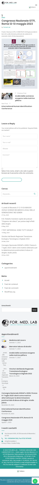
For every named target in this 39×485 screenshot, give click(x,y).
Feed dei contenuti (11, 284)
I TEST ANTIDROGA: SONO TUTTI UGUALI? (17, 230)
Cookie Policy (15, 443)
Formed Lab (6, 27)
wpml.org (17, 480)
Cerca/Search (6, 305)
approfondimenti (10, 268)
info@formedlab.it (10, 441)
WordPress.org (9, 292)
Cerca (34, 310)
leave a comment (10, 180)
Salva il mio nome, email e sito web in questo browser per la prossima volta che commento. (18, 172)
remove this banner (26, 482)
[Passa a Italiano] (32, 7)
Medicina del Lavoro (17, 340)
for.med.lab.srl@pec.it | (13, 464)
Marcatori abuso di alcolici (20, 346)
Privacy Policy (6, 443)
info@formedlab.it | (31, 462)
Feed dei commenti (11, 288)
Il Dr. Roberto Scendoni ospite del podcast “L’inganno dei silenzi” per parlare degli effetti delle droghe (18, 221)
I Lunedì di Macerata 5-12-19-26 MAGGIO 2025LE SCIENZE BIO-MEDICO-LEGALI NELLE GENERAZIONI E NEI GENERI (18, 210)
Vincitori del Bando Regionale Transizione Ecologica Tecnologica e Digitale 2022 (21, 371)
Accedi (6, 280)
